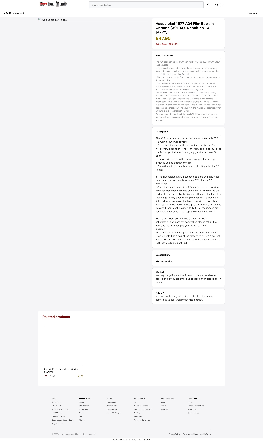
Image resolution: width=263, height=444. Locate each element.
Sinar (81, 416)
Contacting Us (193, 413)
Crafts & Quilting (58, 416)
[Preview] (46, 376)
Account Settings (113, 413)
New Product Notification (143, 409)
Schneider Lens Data (196, 406)
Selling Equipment (168, 398)
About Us (164, 409)
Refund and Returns (141, 406)
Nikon (81, 413)
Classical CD (57, 406)
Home (190, 402)
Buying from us (140, 398)
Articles (163, 402)
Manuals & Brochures (60, 409)
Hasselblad (83, 409)
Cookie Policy (205, 434)
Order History (111, 406)
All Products (56, 402)
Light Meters (57, 413)
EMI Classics (84, 406)
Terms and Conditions (142, 420)
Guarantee (138, 416)
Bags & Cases (57, 424)
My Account (111, 402)
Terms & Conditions (190, 434)
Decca (81, 402)
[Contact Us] (216, 5)
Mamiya (82, 420)
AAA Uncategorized (14, 13)
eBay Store (192, 409)
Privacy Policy (174, 434)
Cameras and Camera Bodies (63, 420)
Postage (137, 402)
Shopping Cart (111, 409)
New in (163, 406)
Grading (137, 413)
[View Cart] (222, 5)
